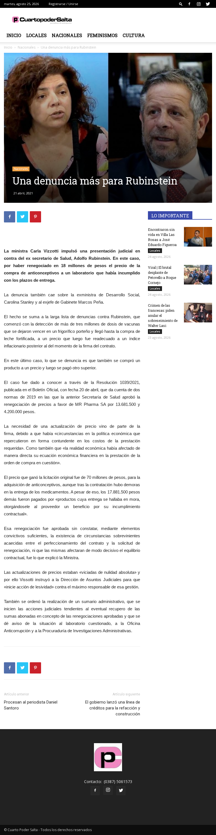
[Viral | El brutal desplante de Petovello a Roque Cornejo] (198, 275)
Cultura (134, 35)
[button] (181, 4)
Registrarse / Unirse (63, 4)
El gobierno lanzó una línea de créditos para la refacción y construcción (112, 708)
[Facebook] (189, 4)
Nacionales (67, 35)
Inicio (13, 35)
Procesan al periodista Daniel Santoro (30, 705)
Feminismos (102, 35)
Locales (36, 35)
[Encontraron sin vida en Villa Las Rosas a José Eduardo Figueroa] (198, 237)
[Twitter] (208, 4)
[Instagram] (198, 4)
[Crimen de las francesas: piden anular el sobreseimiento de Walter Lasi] (198, 312)
